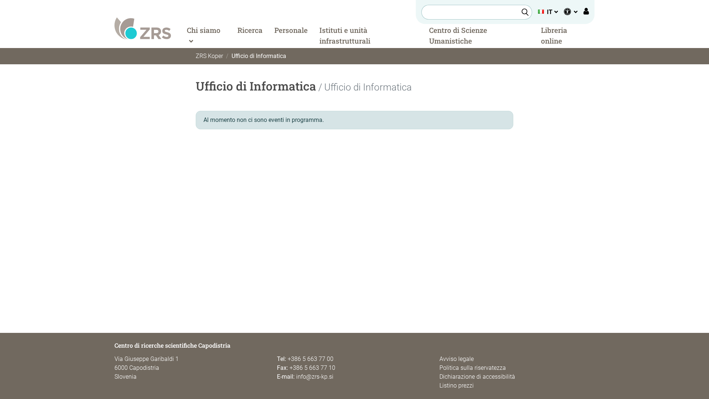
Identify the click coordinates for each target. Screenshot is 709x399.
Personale (291, 30)
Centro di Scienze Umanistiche (458, 35)
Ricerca (250, 30)
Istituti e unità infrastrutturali (344, 35)
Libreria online (554, 35)
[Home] (142, 27)
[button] (548, 12)
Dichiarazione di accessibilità (477, 376)
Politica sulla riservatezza (472, 367)
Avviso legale (456, 358)
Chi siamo (203, 30)
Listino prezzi (456, 385)
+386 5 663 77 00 (310, 358)
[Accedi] (586, 12)
